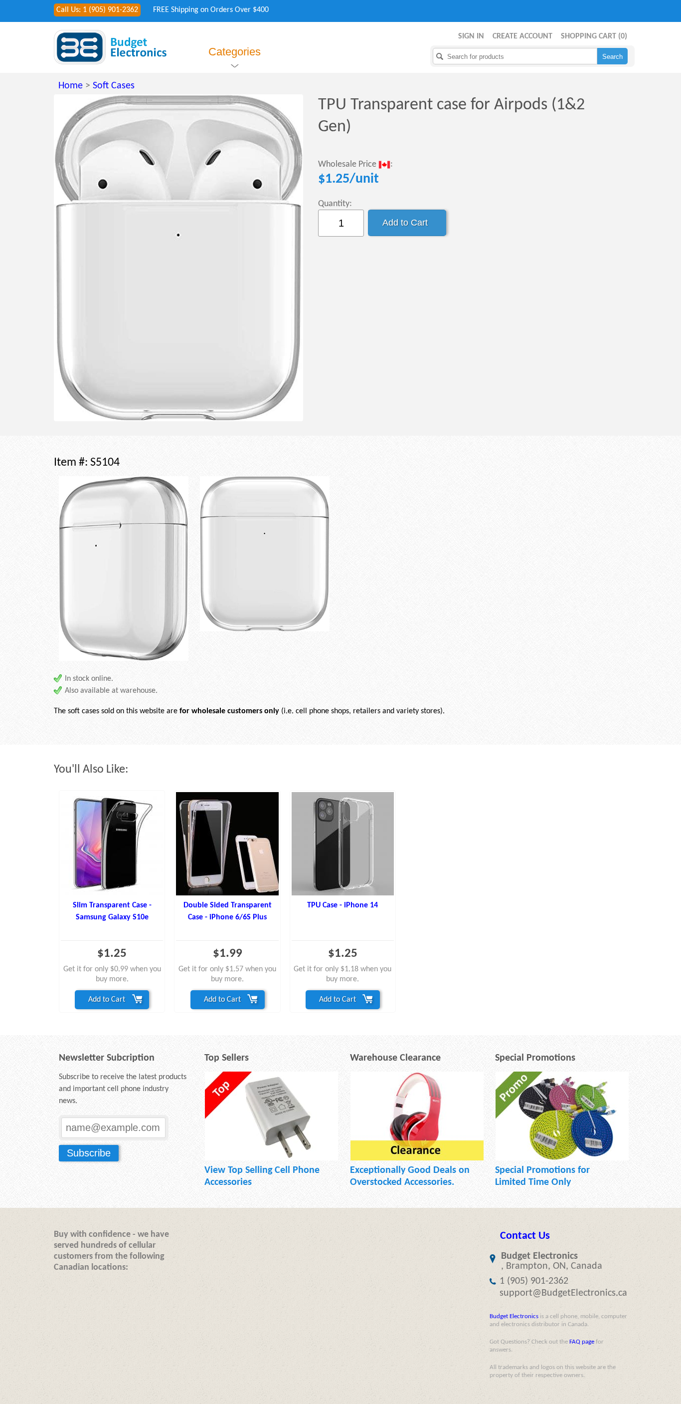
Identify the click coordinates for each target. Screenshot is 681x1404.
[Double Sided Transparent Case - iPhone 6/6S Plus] (227, 843)
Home (70, 86)
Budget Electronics (514, 1316)
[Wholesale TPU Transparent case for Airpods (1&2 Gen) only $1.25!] (178, 257)
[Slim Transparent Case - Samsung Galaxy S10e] (112, 843)
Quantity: (335, 204)
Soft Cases (114, 86)
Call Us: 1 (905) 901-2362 (97, 10)
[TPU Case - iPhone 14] (343, 843)
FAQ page (581, 1342)
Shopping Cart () (594, 36)
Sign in (471, 36)
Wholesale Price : (355, 165)
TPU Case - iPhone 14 (342, 905)
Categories (234, 51)
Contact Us (525, 1236)
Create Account (522, 36)
